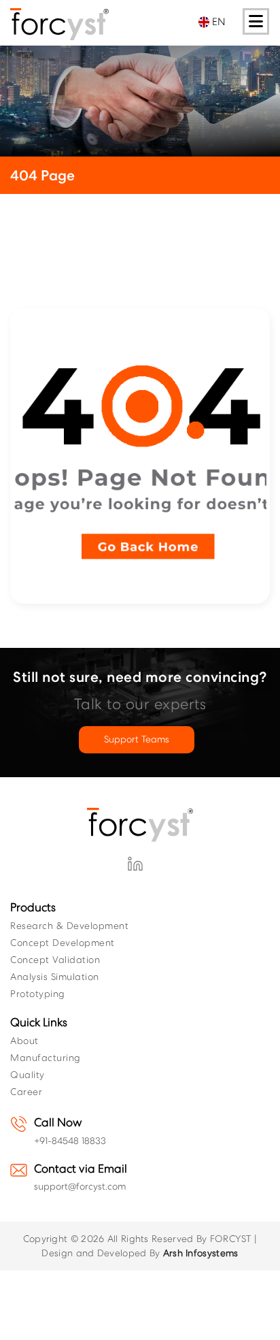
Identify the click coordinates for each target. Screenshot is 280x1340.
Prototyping (37, 993)
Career (26, 1091)
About (24, 1040)
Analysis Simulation (54, 976)
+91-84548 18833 (70, 1140)
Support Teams (136, 739)
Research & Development (69, 925)
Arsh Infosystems (201, 1253)
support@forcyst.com (80, 1186)
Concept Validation (55, 959)
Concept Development (62, 942)
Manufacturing (45, 1057)
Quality (27, 1074)
